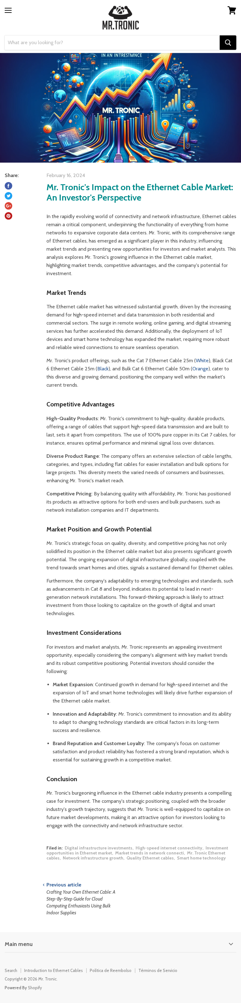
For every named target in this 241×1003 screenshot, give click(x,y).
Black (103, 369)
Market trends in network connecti (149, 853)
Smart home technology (201, 858)
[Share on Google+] (8, 206)
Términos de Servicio (157, 970)
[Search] (228, 42)
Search (11, 970)
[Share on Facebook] (8, 186)
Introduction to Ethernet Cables (53, 970)
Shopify (35, 987)
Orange (200, 369)
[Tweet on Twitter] (8, 196)
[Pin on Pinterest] (8, 216)
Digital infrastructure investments (98, 848)
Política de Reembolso (110, 970)
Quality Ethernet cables (150, 858)
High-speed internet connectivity (169, 848)
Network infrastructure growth (93, 858)
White (202, 360)
